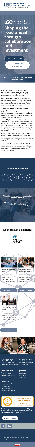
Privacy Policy (26, 433)
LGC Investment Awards (9, 390)
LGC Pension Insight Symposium (7, 384)
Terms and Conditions (17, 433)
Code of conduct (6, 433)
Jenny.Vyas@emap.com (8, 375)
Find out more (9, 290)
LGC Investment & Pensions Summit (7, 387)
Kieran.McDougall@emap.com (10, 364)
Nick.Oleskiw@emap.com (26, 362)
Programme (22, 372)
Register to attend (14, 58)
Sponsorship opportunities (23, 376)
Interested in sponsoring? (17, 65)
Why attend (22, 373)
